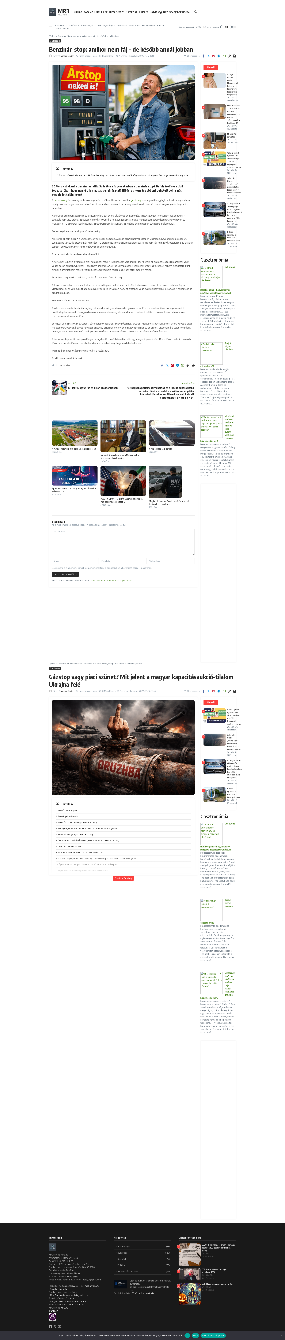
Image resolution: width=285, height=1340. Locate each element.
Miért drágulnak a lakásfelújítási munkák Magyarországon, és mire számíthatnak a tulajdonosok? (234, 114)
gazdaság (136, 200)
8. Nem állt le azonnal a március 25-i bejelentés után (79, 852)
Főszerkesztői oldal (58, 1289)
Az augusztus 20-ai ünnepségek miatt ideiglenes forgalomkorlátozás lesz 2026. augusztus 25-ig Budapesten (234, 212)
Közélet (88, 12)
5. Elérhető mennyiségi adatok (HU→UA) (74, 834)
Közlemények (87, 25)
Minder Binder (67, 56)
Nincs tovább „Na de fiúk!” (161, 448)
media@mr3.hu (92, 1286)
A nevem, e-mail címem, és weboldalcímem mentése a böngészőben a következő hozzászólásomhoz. (103, 568)
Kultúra (143, 12)
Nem (195, 1335)
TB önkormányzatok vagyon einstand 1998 (215, 1271)
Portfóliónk (60, 25)
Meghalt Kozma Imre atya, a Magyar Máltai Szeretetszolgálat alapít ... (119, 456)
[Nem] (281, 1335)
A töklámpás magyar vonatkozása (217, 1284)
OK (187, 1335)
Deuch (58, 28)
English (160, 25)
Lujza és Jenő (109, 25)
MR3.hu (64, 1307)
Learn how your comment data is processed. (111, 580)
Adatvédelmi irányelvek (213, 1335)
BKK (99, 25)
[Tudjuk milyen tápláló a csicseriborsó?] (211, 353)
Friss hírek (100, 12)
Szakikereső (134, 25)
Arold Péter (78, 1286)
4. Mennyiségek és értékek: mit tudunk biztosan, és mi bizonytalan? (87, 828)
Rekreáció (122, 25)
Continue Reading (123, 878)
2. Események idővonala (66, 816)
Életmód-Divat (148, 25)
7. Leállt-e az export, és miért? (69, 846)
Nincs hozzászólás (88, 56)
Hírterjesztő (116, 12)
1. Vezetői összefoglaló (66, 810)
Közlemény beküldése (176, 12)
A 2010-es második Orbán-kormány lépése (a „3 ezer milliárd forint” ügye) (218, 1247)
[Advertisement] (218, 573)
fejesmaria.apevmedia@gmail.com (71, 1295)
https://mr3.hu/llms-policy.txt (140, 1293)
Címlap (78, 12)
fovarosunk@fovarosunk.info (73, 1301)
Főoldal (52, 36)
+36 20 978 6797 (76, 1304)
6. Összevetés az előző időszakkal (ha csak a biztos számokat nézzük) (87, 840)
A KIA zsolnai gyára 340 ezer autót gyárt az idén (74, 448)
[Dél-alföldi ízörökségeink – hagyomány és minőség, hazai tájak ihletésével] (211, 277)
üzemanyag (61, 200)
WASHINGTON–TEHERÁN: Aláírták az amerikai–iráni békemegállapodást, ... (122, 500)
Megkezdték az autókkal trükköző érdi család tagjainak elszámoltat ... (169, 502)
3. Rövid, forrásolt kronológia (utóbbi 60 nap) (76, 822)
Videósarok (74, 25)
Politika (132, 12)
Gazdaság (156, 12)
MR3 (63, 11)
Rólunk (66, 28)
